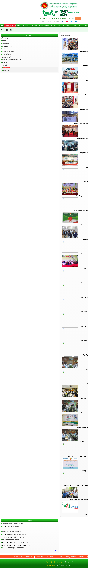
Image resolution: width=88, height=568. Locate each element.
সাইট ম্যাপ (50, 557)
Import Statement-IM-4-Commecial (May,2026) (16, 545)
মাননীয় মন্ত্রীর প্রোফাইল (8, 49)
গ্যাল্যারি (4, 65)
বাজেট (54, 25)
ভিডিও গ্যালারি (7, 70)
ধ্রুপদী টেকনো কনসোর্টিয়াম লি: (64, 565)
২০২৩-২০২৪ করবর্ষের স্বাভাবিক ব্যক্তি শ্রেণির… (14, 534)
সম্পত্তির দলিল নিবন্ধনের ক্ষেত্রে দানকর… (13, 531)
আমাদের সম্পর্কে (9, 25)
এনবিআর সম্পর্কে (6, 43)
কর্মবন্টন (4, 41)
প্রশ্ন (43, 21)
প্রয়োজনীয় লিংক (18, 557)
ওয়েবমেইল (56, 21)
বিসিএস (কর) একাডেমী (70, 557)
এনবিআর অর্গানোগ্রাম (7, 46)
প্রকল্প (59, 25)
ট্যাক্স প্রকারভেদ (45, 25)
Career (71, 18)
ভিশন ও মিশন (5, 38)
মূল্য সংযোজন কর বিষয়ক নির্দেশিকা (10, 540)
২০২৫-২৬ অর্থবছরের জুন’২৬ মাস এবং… (12, 526)
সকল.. (56, 550)
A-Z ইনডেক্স (59, 557)
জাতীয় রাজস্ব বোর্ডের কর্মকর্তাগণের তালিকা (12, 60)
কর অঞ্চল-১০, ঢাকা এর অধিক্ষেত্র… (11, 529)
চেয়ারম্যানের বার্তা (6, 57)
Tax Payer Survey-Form (48, 18)
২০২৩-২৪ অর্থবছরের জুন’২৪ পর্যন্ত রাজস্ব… (13, 548)
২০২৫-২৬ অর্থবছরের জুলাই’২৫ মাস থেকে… (13, 537)
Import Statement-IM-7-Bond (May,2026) (15, 542)
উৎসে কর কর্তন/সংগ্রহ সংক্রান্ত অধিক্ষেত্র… (13, 523)
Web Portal (62, 18)
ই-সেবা (19, 25)
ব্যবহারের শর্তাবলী (40, 557)
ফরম (35, 25)
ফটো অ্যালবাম (6, 68)
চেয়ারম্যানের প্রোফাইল (8, 51)
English (78, 18)
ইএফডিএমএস (77, 25)
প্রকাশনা (67, 25)
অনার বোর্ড (5, 62)
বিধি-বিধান (27, 25)
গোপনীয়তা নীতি (29, 557)
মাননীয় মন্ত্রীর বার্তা (6, 54)
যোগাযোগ (49, 21)
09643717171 (73, 12)
